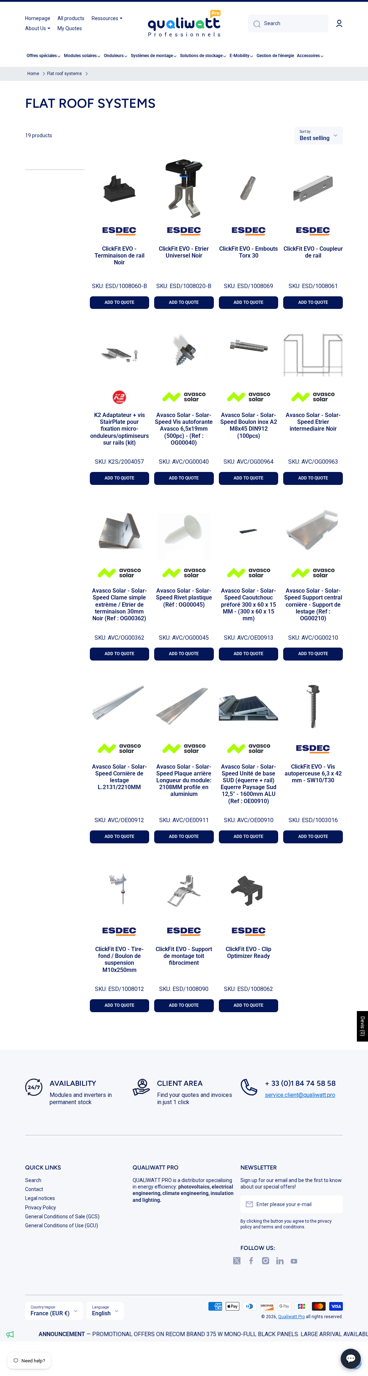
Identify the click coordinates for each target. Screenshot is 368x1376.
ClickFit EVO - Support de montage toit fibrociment (184, 956)
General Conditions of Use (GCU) (61, 1225)
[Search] (254, 23)
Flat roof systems (64, 73)
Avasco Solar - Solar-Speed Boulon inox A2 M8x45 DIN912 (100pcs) (248, 425)
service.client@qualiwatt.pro (300, 1095)
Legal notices (40, 1198)
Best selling (315, 138)
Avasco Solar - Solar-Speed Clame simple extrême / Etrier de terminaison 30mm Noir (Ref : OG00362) (119, 604)
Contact (34, 1189)
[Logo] (184, 23)
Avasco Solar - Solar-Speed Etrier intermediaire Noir (313, 422)
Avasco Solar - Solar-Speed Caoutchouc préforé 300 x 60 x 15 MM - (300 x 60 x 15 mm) (248, 604)
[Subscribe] (334, 1204)
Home (33, 73)
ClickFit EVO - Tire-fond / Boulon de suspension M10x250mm (119, 959)
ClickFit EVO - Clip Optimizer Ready (248, 952)
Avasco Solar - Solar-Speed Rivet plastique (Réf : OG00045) (184, 597)
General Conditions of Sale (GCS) (62, 1216)
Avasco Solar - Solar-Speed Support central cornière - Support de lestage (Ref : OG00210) (313, 604)
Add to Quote (119, 302)
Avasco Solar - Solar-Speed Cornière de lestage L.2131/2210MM (119, 777)
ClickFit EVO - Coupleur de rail (313, 252)
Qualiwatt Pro (291, 1316)
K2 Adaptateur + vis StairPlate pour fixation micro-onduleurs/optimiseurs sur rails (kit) (119, 429)
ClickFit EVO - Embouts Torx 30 (248, 252)
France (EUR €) (50, 1313)
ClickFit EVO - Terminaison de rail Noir (119, 255)
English (101, 1313)
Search (33, 1180)
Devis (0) (362, 1026)
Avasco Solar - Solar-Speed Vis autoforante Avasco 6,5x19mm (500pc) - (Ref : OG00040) (184, 429)
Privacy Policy (40, 1207)
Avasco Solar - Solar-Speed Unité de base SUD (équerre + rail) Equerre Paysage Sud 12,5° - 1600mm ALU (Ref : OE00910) (248, 784)
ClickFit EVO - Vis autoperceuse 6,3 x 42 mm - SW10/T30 (313, 773)
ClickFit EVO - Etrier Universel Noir (184, 252)
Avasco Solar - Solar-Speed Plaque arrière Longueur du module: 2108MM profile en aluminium (183, 780)
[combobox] (288, 23)
